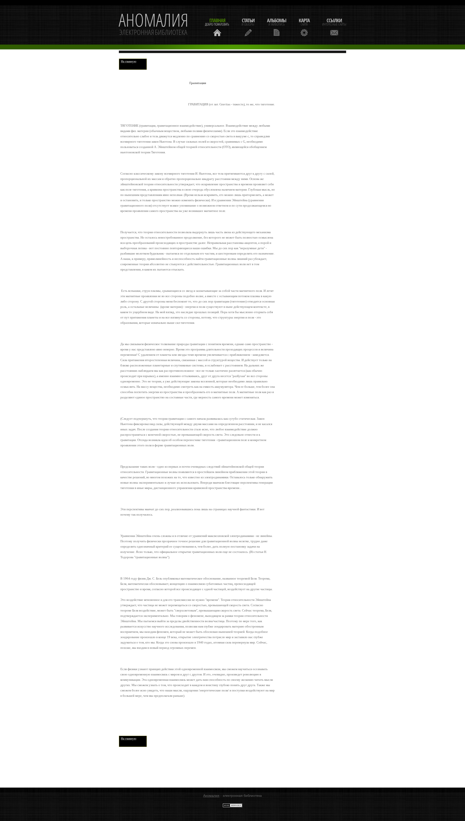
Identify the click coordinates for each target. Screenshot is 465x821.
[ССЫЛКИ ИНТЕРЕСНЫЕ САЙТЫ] (334, 26)
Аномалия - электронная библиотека (153, 25)
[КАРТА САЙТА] (304, 26)
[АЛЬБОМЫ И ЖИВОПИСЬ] (276, 26)
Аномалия (211, 796)
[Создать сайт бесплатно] (232, 806)
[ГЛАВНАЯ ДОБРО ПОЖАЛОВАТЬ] (217, 26)
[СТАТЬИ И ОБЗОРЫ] (248, 26)
